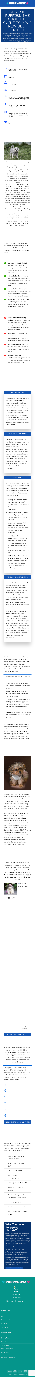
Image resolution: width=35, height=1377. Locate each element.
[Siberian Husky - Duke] (24, 953)
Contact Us (4, 1327)
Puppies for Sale (6, 1320)
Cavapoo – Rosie (10, 897)
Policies (3, 1341)
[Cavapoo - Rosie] (10, 889)
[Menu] (2, 3)
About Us (4, 1323)
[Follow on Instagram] (7, 1363)
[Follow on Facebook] (3, 1363)
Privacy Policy (5, 1338)
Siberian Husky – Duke (24, 1025)
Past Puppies (5, 1352)
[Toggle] (6, 1156)
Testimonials (5, 1345)
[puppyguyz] (17, 3)
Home (3, 1316)
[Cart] (33, 3)
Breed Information (7, 1349)
